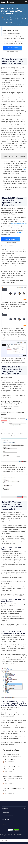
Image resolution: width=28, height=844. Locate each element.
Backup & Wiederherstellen (9, 21)
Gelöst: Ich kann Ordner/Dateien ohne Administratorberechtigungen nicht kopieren (13, 778)
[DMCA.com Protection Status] (17, 830)
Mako (6, 17)
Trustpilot (4, 824)
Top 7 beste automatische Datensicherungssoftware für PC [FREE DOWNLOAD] (13, 756)
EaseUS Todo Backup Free (18, 223)
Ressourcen (5, 808)
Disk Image (19, 232)
